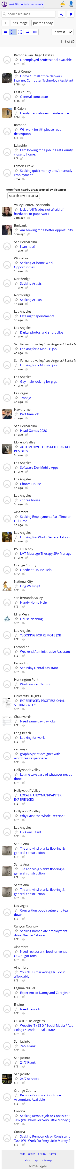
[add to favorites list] (16, 59)
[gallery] (27, 32)
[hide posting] (23, 64)
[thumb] (12, 32)
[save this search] (70, 14)
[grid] (20, 32)
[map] (35, 32)
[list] (5, 32)
